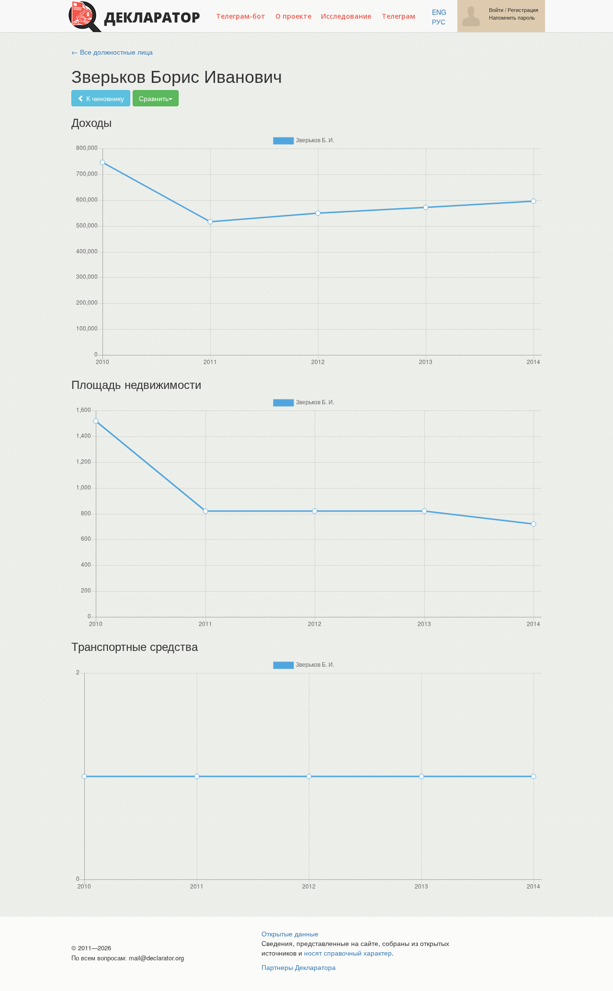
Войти (496, 9)
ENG (439, 12)
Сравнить (154, 98)
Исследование (346, 16)
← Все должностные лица (112, 52)
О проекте (293, 16)
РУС (438, 21)
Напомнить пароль (512, 17)
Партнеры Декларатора (298, 967)
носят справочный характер (348, 952)
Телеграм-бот (240, 16)
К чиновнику (104, 98)
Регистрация (523, 9)
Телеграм (398, 16)
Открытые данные (289, 933)
